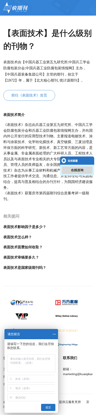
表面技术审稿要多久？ (21, 257)
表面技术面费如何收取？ (23, 247)
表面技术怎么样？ (17, 237)
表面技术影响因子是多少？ (24, 227)
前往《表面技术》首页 (29, 95)
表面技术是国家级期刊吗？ (24, 267)
